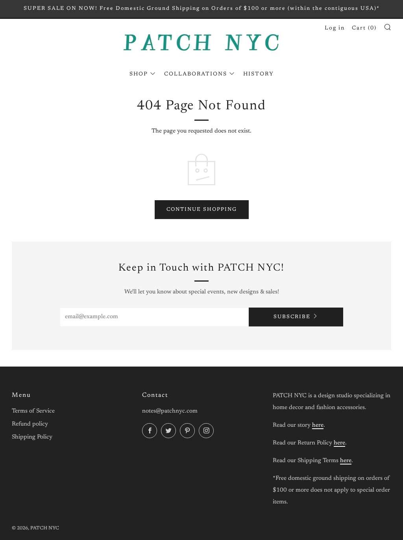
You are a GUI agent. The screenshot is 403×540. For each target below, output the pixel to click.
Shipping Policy (32, 437)
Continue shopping (201, 209)
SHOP (138, 74)
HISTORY (258, 74)
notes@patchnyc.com (170, 411)
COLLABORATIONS (195, 74)
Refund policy (30, 424)
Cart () (364, 28)
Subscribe (292, 316)
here (318, 425)
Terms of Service (33, 411)
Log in (335, 28)
